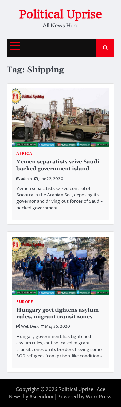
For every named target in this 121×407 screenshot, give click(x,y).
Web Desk (30, 326)
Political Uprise (60, 14)
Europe (24, 302)
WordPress (98, 397)
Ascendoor (41, 397)
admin (26, 178)
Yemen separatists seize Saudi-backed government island (59, 165)
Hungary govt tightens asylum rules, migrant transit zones (57, 313)
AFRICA (24, 153)
